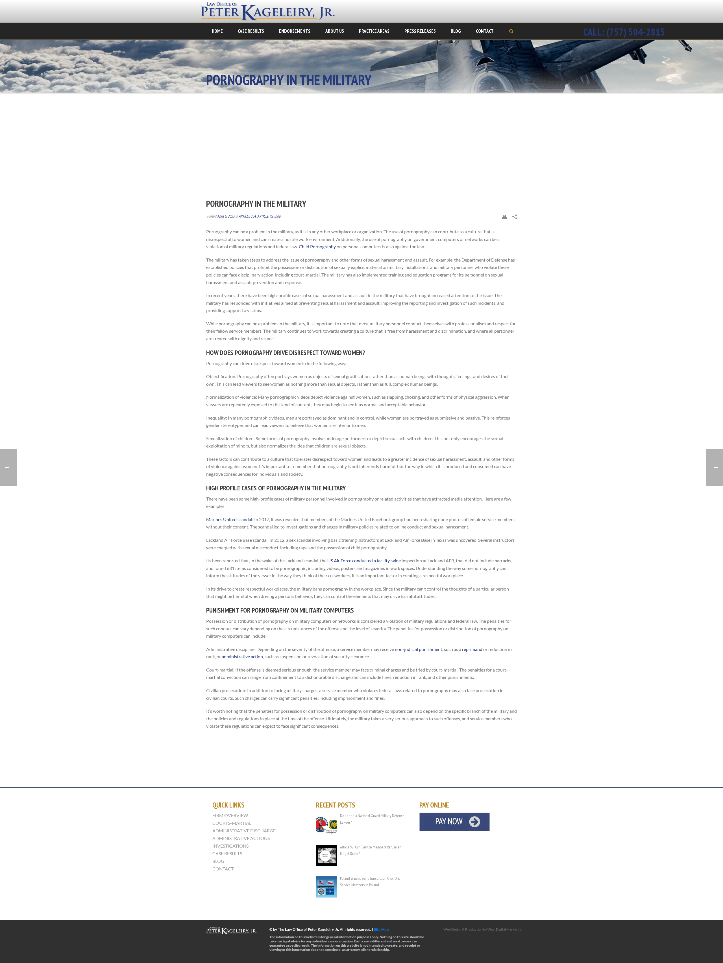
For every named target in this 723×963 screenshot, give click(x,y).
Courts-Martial (231, 823)
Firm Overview (230, 815)
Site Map (381, 929)
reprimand (472, 649)
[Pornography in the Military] (361, 150)
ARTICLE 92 (265, 216)
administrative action (242, 656)
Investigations (230, 845)
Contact (485, 31)
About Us (334, 31)
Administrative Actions (241, 838)
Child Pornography (318, 246)
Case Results (251, 31)
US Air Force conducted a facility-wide (364, 560)
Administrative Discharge (244, 830)
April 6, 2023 (225, 216)
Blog (456, 31)
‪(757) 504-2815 (635, 31)
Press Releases (420, 31)
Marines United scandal (229, 519)
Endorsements (294, 31)
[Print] (504, 216)
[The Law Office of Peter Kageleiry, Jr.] (271, 11)
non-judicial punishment (418, 649)
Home (217, 31)
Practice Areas (374, 31)
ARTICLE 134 (247, 216)
